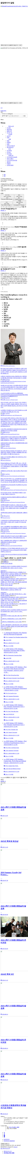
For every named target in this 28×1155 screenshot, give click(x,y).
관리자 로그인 (6, 1148)
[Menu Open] (1, 168)
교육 (9, 139)
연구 (9, 149)
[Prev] (2, 783)
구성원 (10, 134)
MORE (3, 210)
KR (5, 174)
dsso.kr (15, 1147)
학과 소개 (11, 126)
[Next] (4, 783)
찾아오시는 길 (8, 1151)
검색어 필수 (5, 115)
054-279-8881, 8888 (14, 1127)
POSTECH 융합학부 (9, 1141)
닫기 (21, 45)
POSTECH (6, 1139)
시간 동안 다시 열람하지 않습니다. (9, 45)
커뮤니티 (10, 155)
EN (4, 176)
